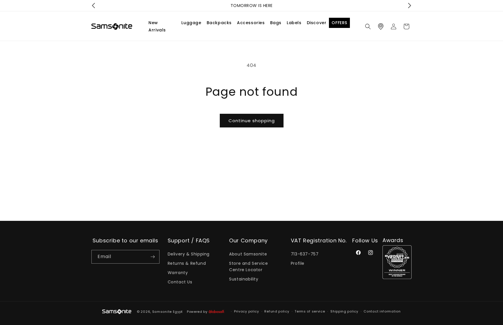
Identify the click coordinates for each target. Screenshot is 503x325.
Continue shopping (252, 121)
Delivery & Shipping (189, 254)
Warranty (178, 273)
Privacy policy (246, 311)
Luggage (191, 23)
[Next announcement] (409, 5)
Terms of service (310, 311)
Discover (317, 23)
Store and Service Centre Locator (248, 266)
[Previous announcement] (93, 5)
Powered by (198, 311)
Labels (294, 23)
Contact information (382, 311)
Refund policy (276, 311)
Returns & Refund (187, 263)
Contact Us (180, 282)
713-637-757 (305, 254)
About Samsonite (248, 254)
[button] (368, 26)
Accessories (251, 23)
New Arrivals (157, 26)
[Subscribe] (152, 257)
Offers (339, 23)
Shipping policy (344, 311)
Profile (297, 263)
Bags (275, 23)
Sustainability (243, 279)
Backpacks (219, 23)
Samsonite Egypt (167, 311)
